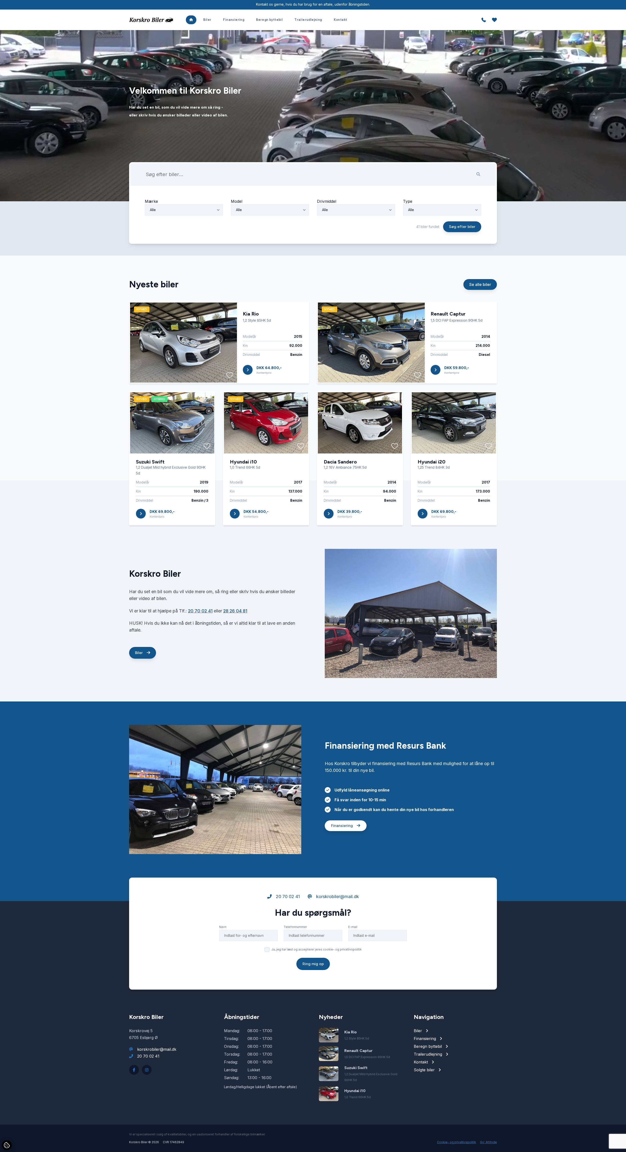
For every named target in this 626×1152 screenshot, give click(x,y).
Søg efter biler (462, 226)
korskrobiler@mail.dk (337, 896)
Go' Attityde (488, 1142)
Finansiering (233, 20)
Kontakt (340, 20)
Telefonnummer (295, 927)
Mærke (151, 201)
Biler (207, 20)
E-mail (352, 927)
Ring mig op (313, 963)
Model (236, 201)
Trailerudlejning (308, 20)
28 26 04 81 (235, 610)
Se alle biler (480, 284)
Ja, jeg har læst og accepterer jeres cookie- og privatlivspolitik (316, 949)
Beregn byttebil (269, 20)
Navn (222, 927)
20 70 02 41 (200, 610)
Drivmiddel (326, 201)
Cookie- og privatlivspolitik (456, 1142)
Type (407, 201)
